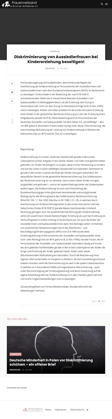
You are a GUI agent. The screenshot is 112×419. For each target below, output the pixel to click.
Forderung (55, 51)
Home (48, 409)
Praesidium (15, 370)
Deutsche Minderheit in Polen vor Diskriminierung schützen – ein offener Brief (51, 362)
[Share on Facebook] (12, 84)
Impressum (60, 409)
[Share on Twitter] (12, 92)
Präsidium (49, 68)
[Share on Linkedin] (12, 101)
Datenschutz (77, 409)
